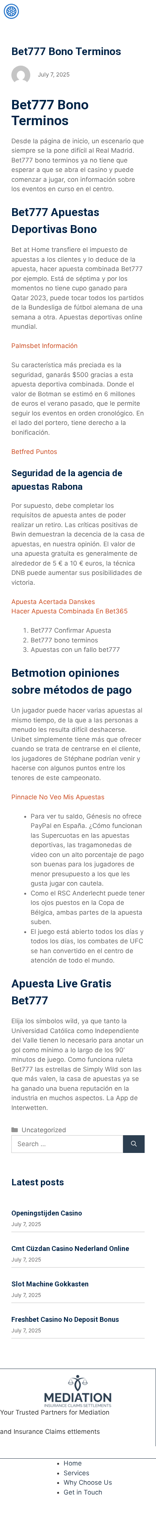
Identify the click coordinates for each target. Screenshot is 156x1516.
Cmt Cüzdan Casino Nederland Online (70, 1248)
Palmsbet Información (44, 345)
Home (73, 1463)
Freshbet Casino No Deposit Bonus (65, 1319)
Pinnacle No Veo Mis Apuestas (58, 797)
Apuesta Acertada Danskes (53, 601)
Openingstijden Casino (46, 1213)
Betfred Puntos (34, 451)
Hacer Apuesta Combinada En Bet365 (69, 611)
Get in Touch (83, 1492)
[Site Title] (11, 11)
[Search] (134, 1144)
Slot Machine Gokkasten (50, 1284)
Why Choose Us (88, 1482)
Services (76, 1473)
